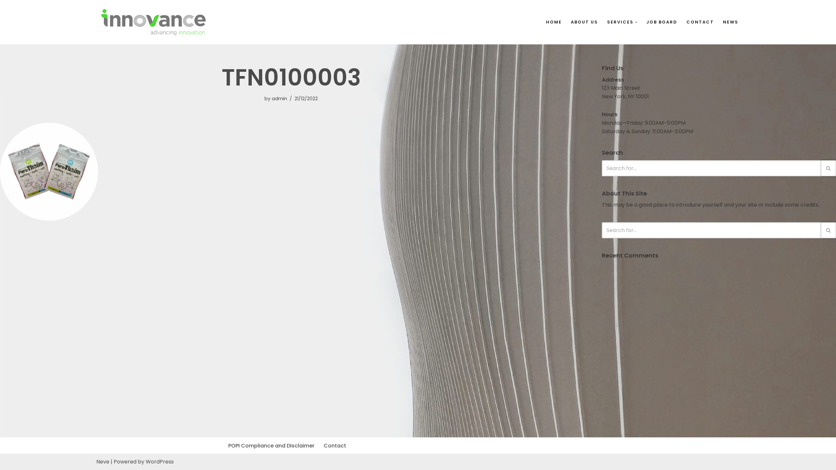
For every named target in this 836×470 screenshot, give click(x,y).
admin (279, 98)
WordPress (160, 461)
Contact (700, 22)
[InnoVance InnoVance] (153, 22)
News (730, 22)
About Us (584, 22)
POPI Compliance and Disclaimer (271, 445)
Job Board (661, 22)
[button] (636, 22)
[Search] (828, 168)
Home (554, 22)
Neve (102, 461)
